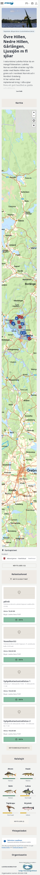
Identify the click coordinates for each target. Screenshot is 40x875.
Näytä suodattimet (20, 579)
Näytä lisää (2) (19, 821)
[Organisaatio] (19, 855)
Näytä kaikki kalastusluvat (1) (19, 748)
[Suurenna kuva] (19, 18)
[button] (13, 324)
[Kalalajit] (19, 759)
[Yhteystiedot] (19, 831)
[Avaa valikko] (2, 3)
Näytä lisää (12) (19, 566)
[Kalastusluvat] (19, 576)
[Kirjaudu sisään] (36, 3)
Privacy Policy (6, 847)
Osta (21, 620)
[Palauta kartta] (33, 120)
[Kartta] (19, 103)
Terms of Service (18, 847)
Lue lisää (19, 91)
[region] (19, 18)
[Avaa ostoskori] (32, 3)
